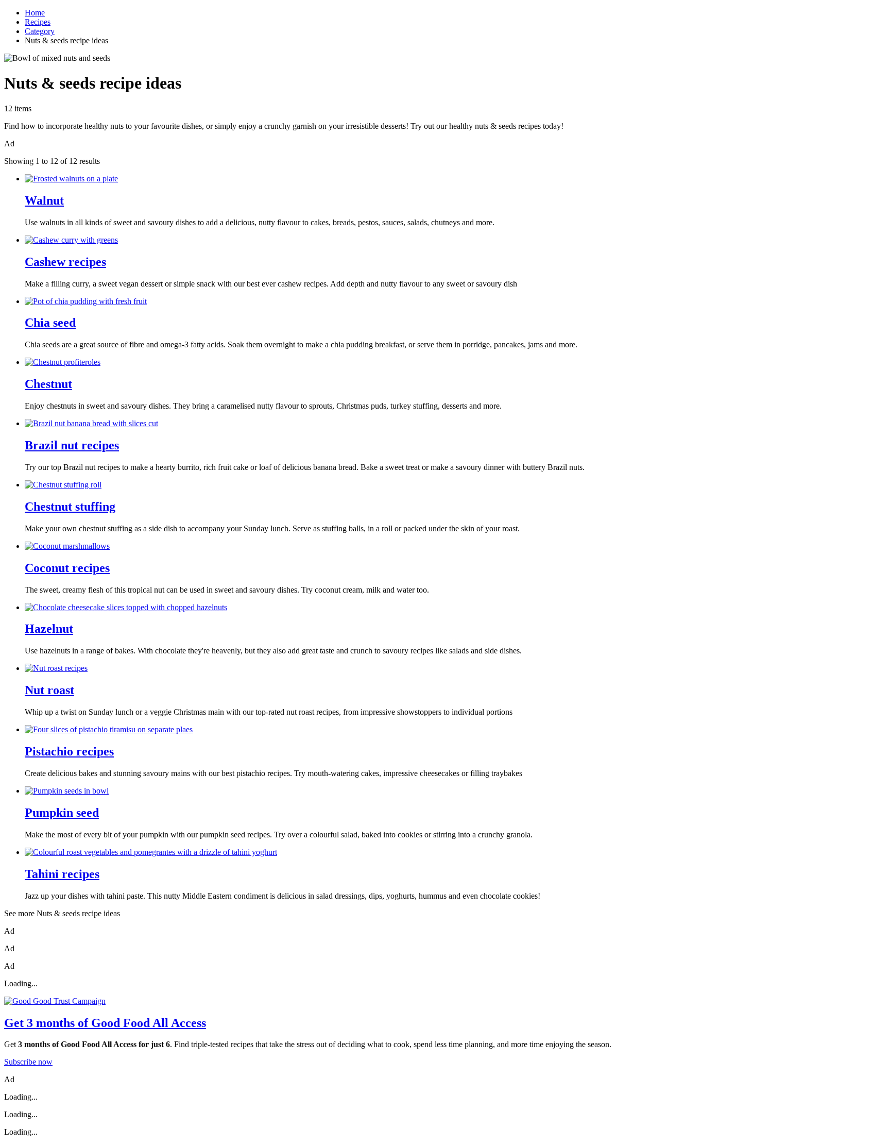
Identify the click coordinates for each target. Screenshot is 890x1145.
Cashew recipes (65, 261)
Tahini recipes (62, 874)
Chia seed (50, 322)
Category (40, 31)
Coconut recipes (67, 568)
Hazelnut (49, 628)
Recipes (37, 22)
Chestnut (48, 384)
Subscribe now (28, 1061)
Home (35, 12)
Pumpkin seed (62, 812)
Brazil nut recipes (72, 445)
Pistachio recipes (69, 751)
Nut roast (49, 690)
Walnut (44, 200)
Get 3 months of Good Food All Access (105, 1023)
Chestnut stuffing (70, 506)
